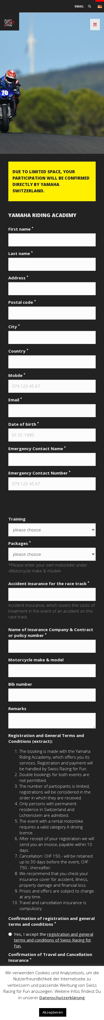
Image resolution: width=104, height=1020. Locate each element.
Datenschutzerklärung (62, 997)
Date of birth (23, 424)
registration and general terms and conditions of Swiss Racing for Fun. (53, 939)
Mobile (16, 375)
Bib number (20, 684)
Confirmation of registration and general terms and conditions (51, 921)
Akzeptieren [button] (52, 1012)
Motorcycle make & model (36, 659)
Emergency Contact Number (39, 473)
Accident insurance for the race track (48, 583)
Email (79, 6)
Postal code (22, 302)
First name (20, 229)
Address (18, 277)
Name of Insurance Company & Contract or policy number (50, 632)
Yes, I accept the (53, 939)
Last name (20, 253)
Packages (19, 543)
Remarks (17, 708)
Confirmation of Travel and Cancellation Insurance (50, 957)
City (14, 326)
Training (17, 519)
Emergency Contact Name (37, 448)
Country (18, 351)
